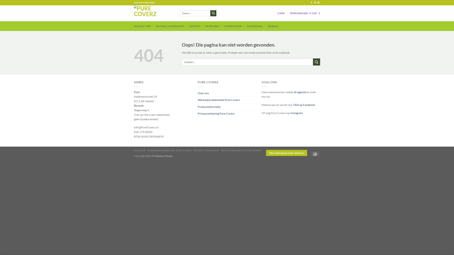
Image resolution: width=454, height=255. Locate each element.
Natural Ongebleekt (170, 26)
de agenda (300, 92)
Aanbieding (255, 26)
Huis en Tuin (142, 26)
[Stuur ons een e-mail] (318, 2)
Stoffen (194, 26)
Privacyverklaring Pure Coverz (216, 113)
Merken (273, 26)
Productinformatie (209, 106)
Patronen (212, 26)
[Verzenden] (213, 13)
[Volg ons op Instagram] (315, 2)
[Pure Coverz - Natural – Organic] (154, 13)
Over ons (203, 93)
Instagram (296, 113)
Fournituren (233, 26)
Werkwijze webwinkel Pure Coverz (219, 99)
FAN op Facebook (303, 104)
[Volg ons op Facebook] (312, 2)
